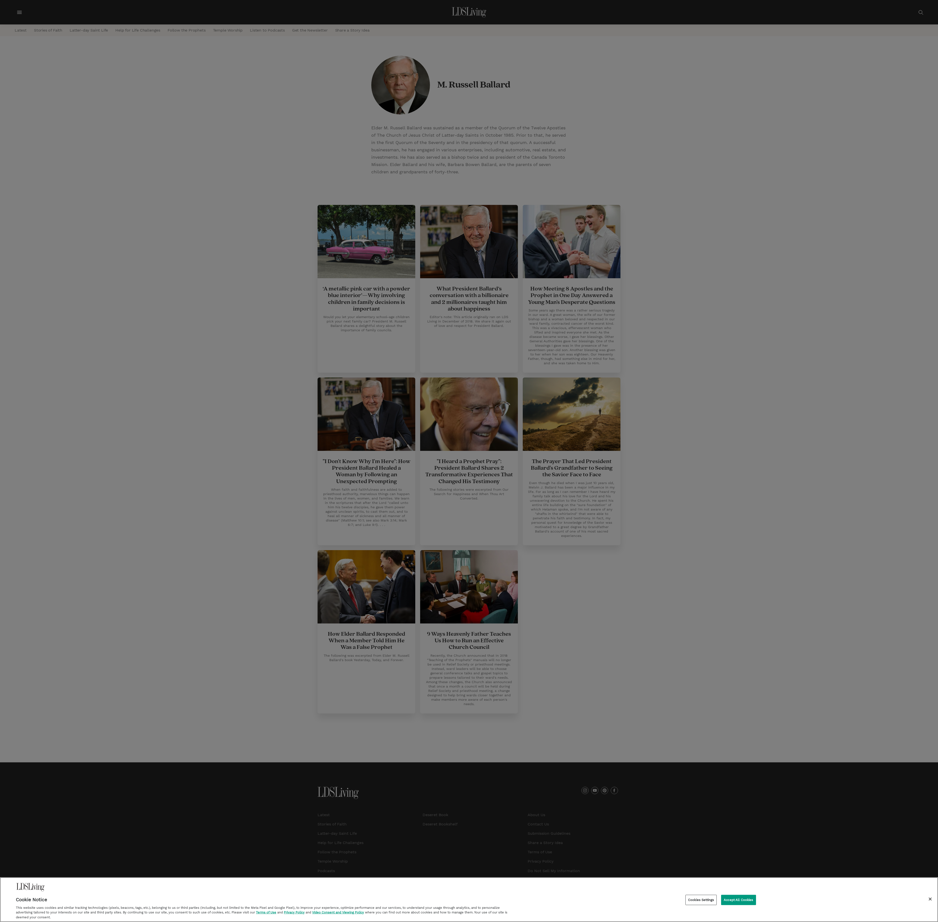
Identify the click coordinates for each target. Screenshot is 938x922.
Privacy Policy (294, 912)
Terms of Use (266, 912)
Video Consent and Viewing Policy (338, 912)
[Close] (930, 899)
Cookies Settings (701, 900)
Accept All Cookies (738, 900)
